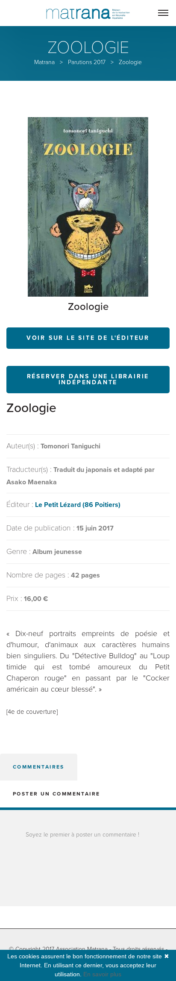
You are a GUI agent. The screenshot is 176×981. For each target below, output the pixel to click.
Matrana (44, 62)
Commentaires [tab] (39, 767)
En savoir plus (102, 974)
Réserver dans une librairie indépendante (88, 379)
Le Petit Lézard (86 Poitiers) (77, 505)
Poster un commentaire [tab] (56, 794)
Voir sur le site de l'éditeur (88, 338)
